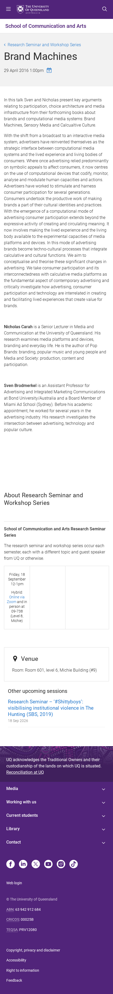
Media (12, 788)
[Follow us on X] (36, 864)
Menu (8, 9)
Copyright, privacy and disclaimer (33, 950)
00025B (27, 919)
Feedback (14, 980)
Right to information (22, 970)
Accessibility (16, 960)
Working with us (21, 801)
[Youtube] (48, 864)
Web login (14, 883)
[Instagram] (61, 864)
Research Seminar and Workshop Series (44, 44)
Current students (22, 815)
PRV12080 (28, 930)
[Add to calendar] (50, 70)
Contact (13, 842)
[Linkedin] (23, 864)
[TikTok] (73, 864)
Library (13, 828)
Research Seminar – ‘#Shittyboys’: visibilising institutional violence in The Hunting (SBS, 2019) (51, 708)
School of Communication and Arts (45, 26)
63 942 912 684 (28, 909)
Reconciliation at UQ (25, 772)
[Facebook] (10, 864)
